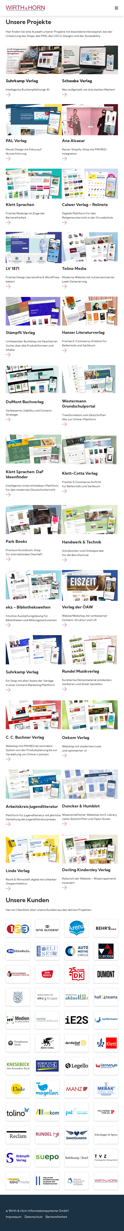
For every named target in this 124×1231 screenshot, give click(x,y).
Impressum (13, 1217)
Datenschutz (33, 1217)
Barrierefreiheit (56, 1217)
